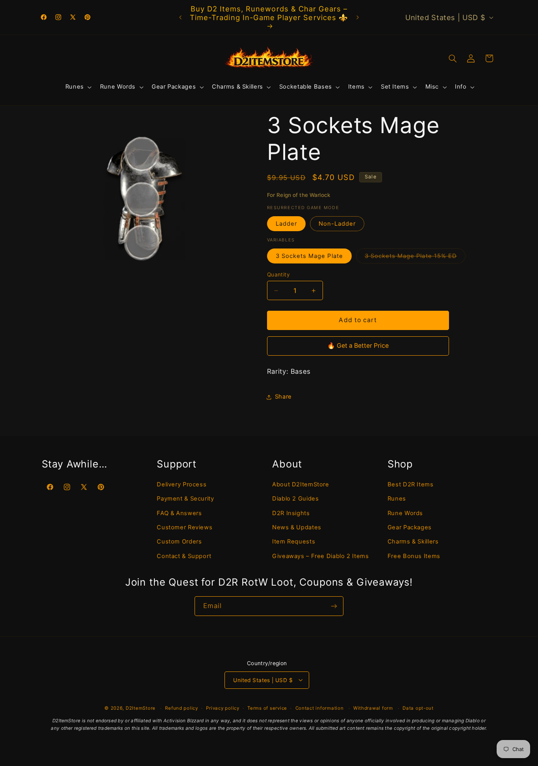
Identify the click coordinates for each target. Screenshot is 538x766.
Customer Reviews (184, 527)
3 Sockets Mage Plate (309, 256)
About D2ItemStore (300, 484)
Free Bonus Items (414, 556)
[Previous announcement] (180, 17)
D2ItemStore (141, 708)
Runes (397, 498)
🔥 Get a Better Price (358, 345)
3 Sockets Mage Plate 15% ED (415, 257)
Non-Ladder (337, 223)
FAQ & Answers (179, 513)
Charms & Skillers (413, 541)
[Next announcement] (357, 17)
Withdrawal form (373, 707)
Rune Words (405, 513)
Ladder (286, 223)
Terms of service (267, 707)
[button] (77, 87)
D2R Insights (291, 513)
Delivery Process (181, 484)
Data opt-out (418, 707)
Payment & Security (185, 498)
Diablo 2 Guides (295, 498)
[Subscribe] (334, 606)
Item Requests (293, 541)
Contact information (319, 707)
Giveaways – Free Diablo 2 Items (320, 556)
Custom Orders (179, 541)
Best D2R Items (411, 484)
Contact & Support (184, 556)
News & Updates (296, 527)
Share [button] (283, 396)
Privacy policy (222, 707)
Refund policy (181, 707)
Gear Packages (410, 527)
